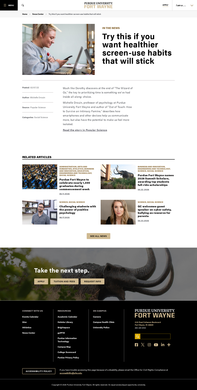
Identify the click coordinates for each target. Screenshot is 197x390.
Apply (165, 5)
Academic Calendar (67, 316)
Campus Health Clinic (103, 322)
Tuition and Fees (64, 281)
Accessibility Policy (39, 371)
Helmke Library (65, 322)
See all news (98, 236)
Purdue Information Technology (67, 340)
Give (24, 322)
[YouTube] (156, 345)
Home (24, 14)
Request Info (92, 281)
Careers (97, 316)
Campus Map (64, 346)
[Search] (137, 336)
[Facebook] (136, 345)
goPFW (61, 332)
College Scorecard (67, 352)
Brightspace (64, 327)
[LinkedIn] (162, 345)
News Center (38, 14)
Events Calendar (30, 316)
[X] (143, 345)
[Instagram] (149, 345)
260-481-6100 (140, 327)
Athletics (26, 327)
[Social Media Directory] (168, 345)
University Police (101, 327)
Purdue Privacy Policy (68, 357)
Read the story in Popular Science (85, 130)
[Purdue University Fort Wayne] (98, 5)
